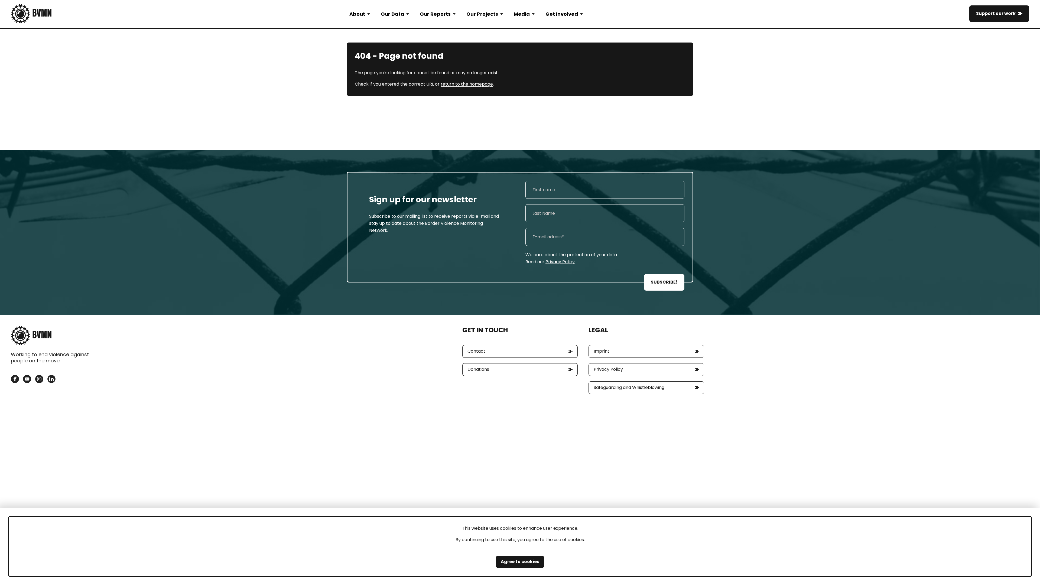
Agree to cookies (520, 561)
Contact (476, 351)
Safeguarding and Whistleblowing (629, 387)
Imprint (601, 351)
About (357, 14)
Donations (478, 369)
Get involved (561, 14)
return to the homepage (467, 84)
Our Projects (482, 14)
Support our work (996, 13)
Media (522, 14)
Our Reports (435, 14)
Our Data (392, 14)
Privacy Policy (560, 262)
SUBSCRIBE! (664, 282)
